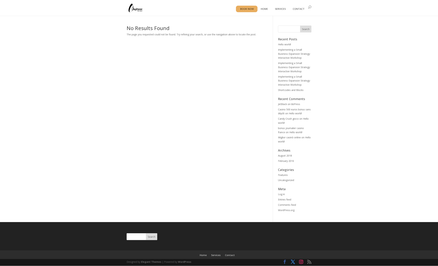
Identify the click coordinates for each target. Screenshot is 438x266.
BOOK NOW (247, 8)
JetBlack (282, 104)
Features (283, 175)
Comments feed (287, 204)
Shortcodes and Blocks (291, 90)
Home (203, 255)
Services (216, 255)
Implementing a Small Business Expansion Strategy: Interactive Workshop (294, 54)
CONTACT (299, 9)
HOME (264, 9)
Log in (281, 194)
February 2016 (286, 161)
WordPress (184, 261)
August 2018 (285, 155)
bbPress (295, 104)
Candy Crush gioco (288, 118)
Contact (230, 255)
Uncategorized (286, 180)
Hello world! (284, 44)
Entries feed (284, 199)
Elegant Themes (151, 261)
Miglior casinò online (289, 137)
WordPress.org (286, 210)
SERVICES (280, 9)
